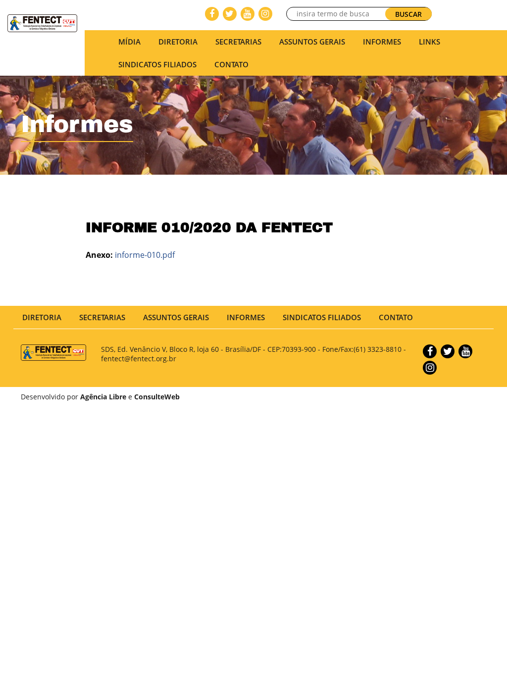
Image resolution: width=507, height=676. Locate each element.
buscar (408, 14)
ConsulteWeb (157, 396)
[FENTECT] (42, 22)
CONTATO (231, 64)
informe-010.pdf (145, 254)
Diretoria (41, 317)
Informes (382, 42)
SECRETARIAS (238, 42)
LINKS (429, 42)
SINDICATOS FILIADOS (157, 64)
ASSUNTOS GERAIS (176, 317)
